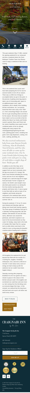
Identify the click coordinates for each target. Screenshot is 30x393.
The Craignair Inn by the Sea (10, 331)
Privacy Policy (18, 388)
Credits (4, 386)
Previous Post (9, 304)
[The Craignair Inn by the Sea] (15, 3)
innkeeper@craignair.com (9, 343)
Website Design (6, 384)
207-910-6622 (6, 340)
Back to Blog (10, 299)
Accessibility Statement (8, 388)
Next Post (8, 309)
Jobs (3, 390)
